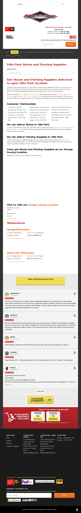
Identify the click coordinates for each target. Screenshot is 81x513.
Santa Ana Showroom (20, 253)
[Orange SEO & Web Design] (77, 509)
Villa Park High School (64, 94)
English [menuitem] (20, 4)
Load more (40, 391)
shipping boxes (69, 127)
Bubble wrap (65, 140)
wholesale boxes (15, 129)
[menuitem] (40, 3)
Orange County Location (43, 205)
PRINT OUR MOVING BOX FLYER (40, 279)
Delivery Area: (12, 69)
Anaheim (10, 216)
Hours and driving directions (15, 238)
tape (26, 142)
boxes (21, 94)
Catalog (8, 440)
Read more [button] (8, 385)
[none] (40, 3)
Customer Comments (12, 446)
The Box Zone (40, 17)
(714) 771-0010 (32, 233)
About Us (9, 443)
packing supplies (31, 94)
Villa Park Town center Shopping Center (30, 96)
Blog (7, 438)
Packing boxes (58, 127)
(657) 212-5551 (32, 256)
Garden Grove (11, 218)
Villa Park (10, 96)
